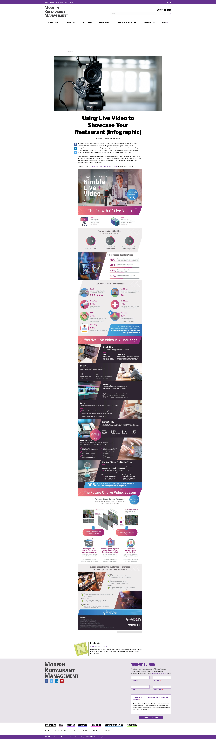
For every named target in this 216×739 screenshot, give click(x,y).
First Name (135, 680)
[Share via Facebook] (75, 144)
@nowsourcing (95, 646)
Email (133, 689)
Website (104, 646)
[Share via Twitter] (75, 152)
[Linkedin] (167, 2)
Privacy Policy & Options (159, 673)
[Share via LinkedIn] (75, 148)
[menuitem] (46, 2)
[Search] (170, 13)
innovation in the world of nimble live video (103, 166)
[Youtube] (170, 2)
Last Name (156, 680)
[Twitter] (164, 2)
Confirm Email (158, 689)
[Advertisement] (108, 39)
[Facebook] (161, 2)
